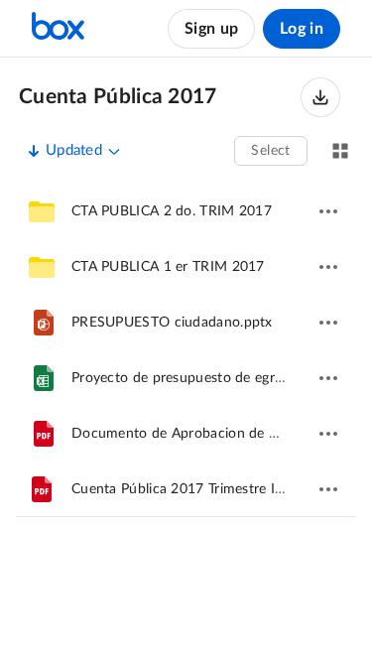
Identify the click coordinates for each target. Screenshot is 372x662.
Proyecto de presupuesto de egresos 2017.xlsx (219, 378)
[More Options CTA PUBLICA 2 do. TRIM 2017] (328, 211)
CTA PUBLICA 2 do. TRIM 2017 (171, 211)
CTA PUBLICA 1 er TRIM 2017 (168, 267)
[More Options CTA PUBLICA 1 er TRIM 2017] (328, 267)
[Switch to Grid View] (340, 151)
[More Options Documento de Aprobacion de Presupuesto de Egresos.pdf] (328, 434)
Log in (301, 29)
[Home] (58, 29)
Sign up (211, 29)
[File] (44, 322)
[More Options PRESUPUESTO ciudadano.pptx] (328, 322)
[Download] (320, 97)
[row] (186, 211)
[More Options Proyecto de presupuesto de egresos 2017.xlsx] (328, 378)
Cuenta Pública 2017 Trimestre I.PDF (189, 489)
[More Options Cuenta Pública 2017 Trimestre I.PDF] (328, 489)
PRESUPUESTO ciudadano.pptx (172, 323)
